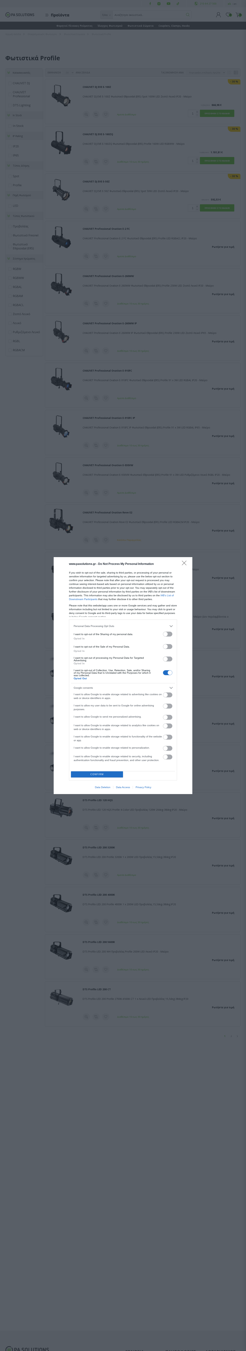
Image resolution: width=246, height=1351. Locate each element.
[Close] (185, 564)
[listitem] (123, 626)
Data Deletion (102, 787)
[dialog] (123, 675)
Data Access (123, 787)
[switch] (167, 634)
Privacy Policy (143, 787)
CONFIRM (97, 774)
